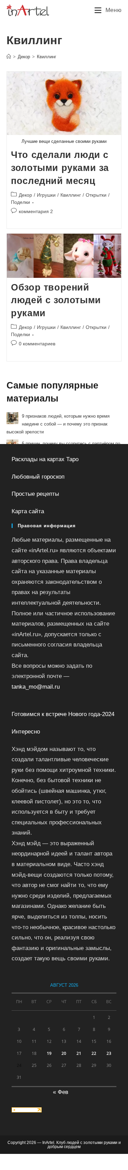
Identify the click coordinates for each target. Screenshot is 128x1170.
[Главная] (8, 56)
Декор (25, 195)
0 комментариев (37, 343)
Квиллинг (46, 56)
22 (93, 1053)
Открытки (96, 195)
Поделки (20, 202)
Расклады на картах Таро (45, 459)
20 (63, 1053)
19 (49, 1053)
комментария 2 (36, 211)
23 (108, 1053)
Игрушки (46, 195)
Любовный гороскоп (38, 476)
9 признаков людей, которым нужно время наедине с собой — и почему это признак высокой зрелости (58, 424)
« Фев (60, 1092)
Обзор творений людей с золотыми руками (56, 300)
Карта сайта (28, 511)
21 (78, 1053)
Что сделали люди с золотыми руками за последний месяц (60, 168)
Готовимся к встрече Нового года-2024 (63, 714)
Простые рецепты (35, 494)
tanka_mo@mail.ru (36, 686)
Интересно (26, 731)
